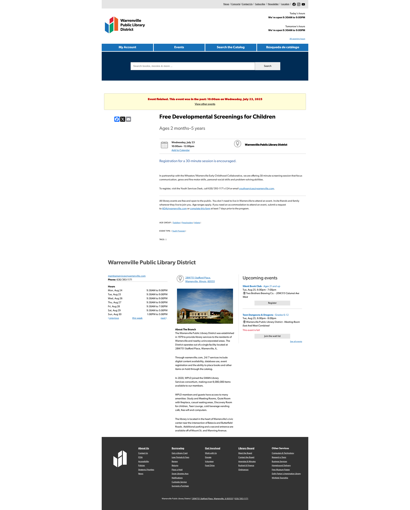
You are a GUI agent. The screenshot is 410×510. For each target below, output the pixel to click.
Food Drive (210, 466)
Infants (197, 223)
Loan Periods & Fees (180, 457)
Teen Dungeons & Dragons (266, 315)
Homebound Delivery (281, 466)
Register (272, 303)
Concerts (235, 4)
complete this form (200, 208)
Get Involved (212, 448)
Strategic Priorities (146, 470)
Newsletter (273, 4)
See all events (296, 342)
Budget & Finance (246, 466)
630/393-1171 (241, 499)
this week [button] (137, 318)
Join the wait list (272, 336)
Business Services (279, 462)
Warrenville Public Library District (266, 145)
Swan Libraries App (180, 474)
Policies (141, 466)
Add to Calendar (181, 150)
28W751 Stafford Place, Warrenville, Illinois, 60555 (200, 280)
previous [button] (114, 318)
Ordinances (243, 470)
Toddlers (176, 223)
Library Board (246, 448)
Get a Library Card (180, 453)
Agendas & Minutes (247, 462)
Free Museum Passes (281, 470)
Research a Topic (279, 457)
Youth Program (178, 231)
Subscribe (260, 4)
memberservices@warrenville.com (127, 276)
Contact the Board (246, 457)
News (226, 4)
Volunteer (209, 462)
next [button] (163, 318)
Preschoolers (187, 223)
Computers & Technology (283, 453)
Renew (175, 462)
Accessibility (143, 462)
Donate (208, 457)
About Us (143, 448)
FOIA (140, 457)
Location (285, 4)
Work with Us (211, 453)
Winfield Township (280, 478)
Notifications (177, 478)
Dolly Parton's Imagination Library (286, 474)
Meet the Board (245, 453)
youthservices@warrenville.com (256, 188)
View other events (205, 104)
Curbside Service (179, 482)
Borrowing (178, 448)
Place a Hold (177, 470)
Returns (175, 466)
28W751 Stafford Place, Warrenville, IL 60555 (212, 499)
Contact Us (247, 4)
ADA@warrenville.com (174, 208)
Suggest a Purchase (180, 486)
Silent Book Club (261, 286)
